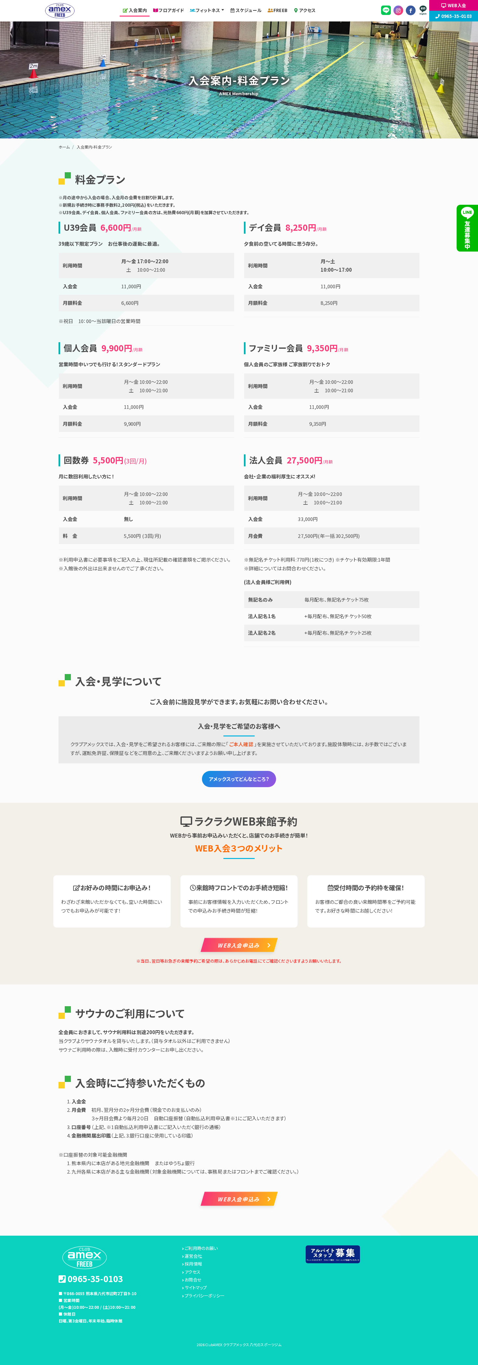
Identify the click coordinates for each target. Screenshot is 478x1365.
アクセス (307, 10)
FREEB (280, 10)
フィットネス (208, 10)
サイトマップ (196, 1288)
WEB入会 (457, 5)
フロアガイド (171, 10)
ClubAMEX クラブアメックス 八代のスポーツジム (243, 1344)
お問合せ (193, 1280)
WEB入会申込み (239, 945)
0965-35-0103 (456, 16)
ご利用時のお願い (201, 1248)
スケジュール (249, 10)
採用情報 (193, 1264)
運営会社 (193, 1256)
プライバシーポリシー (204, 1296)
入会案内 (138, 10)
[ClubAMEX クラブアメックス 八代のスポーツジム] (60, 9)
